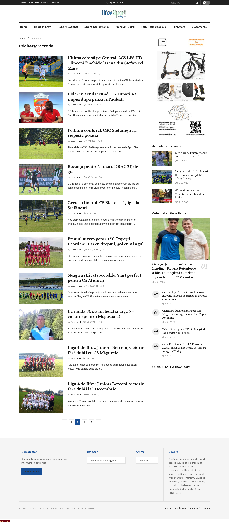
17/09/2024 (91, 213)
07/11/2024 (90, 141)
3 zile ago (182, 183)
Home (23, 26)
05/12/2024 (91, 73)
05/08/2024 (91, 286)
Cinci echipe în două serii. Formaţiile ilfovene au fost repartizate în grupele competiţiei (184, 296)
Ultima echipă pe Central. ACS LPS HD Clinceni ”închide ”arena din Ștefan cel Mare (105, 63)
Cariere (45, 3)
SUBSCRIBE (32, 471)
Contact (55, 3)
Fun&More (179, 26)
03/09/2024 (91, 249)
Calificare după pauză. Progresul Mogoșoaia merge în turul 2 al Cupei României (184, 314)
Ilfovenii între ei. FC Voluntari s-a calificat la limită (189, 194)
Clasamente (199, 26)
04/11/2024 (91, 177)
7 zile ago (182, 202)
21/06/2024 (90, 322)
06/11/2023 (90, 394)
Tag (29, 38)
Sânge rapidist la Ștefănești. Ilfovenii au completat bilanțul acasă (192, 175)
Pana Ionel (76, 322)
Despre (22, 3)
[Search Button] (196, 2)
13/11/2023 (90, 358)
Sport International (96, 26)
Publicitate (33, 3)
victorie (38, 38)
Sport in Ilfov (42, 26)
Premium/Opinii (125, 26)
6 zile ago (182, 161)
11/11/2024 (90, 105)
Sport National (68, 26)
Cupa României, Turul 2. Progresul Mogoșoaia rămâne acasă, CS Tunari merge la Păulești (184, 348)
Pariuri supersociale (153, 26)
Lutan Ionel (76, 73)
